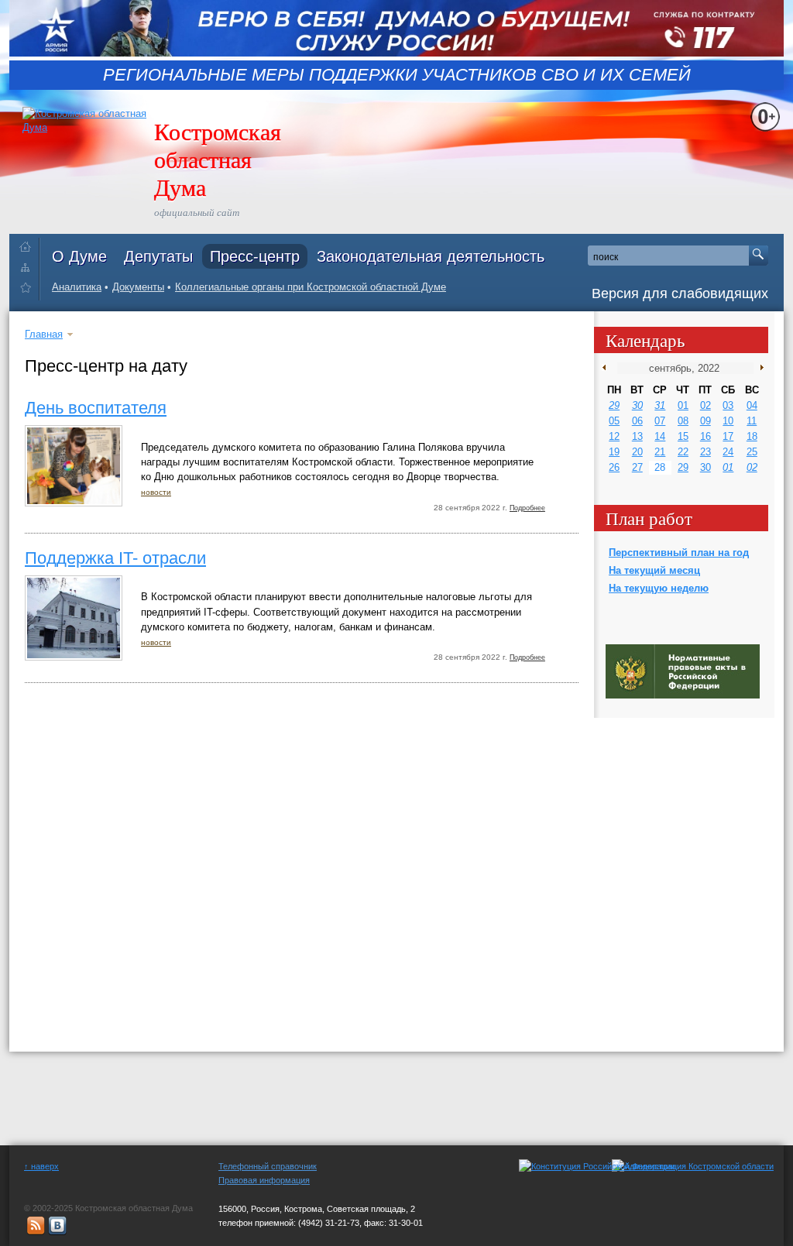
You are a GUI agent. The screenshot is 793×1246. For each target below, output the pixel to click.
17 (728, 436)
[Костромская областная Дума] (29, 290)
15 (683, 436)
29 (614, 405)
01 (683, 405)
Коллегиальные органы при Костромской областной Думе (310, 287)
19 (614, 452)
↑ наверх (41, 1166)
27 (637, 467)
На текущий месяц (654, 570)
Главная (44, 334)
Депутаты (158, 256)
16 (705, 436)
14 (659, 436)
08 (683, 421)
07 (659, 421)
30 (637, 405)
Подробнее (527, 508)
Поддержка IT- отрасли (115, 558)
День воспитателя (95, 407)
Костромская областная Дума (217, 158)
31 (659, 405)
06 (637, 421)
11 (752, 421)
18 (752, 436)
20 (637, 452)
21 (659, 452)
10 (728, 421)
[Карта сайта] (29, 266)
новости (156, 492)
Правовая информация (264, 1180)
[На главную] (29, 243)
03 (728, 405)
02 (705, 405)
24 (728, 452)
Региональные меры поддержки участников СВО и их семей (397, 75)
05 (614, 421)
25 (752, 452)
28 (659, 467)
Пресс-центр (255, 256)
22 (683, 452)
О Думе (79, 256)
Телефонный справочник (267, 1166)
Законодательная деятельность (430, 256)
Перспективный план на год (679, 552)
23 (705, 452)
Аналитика (76, 287)
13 (637, 436)
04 (752, 405)
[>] (758, 368)
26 (614, 467)
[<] (607, 368)
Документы (138, 287)
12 (614, 436)
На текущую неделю (659, 588)
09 (705, 421)
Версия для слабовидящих (680, 293)
